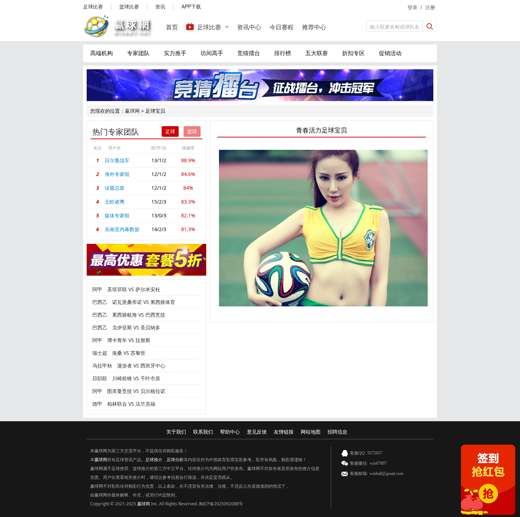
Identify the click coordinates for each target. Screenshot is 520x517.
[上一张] (271, 228)
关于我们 (176, 431)
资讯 (160, 6)
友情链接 (284, 431)
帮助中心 (230, 431)
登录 (412, 7)
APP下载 (191, 6)
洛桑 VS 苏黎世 (128, 352)
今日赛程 (282, 26)
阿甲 (97, 289)
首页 (172, 26)
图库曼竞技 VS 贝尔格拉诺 (136, 391)
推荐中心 (314, 26)
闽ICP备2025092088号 (221, 504)
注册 (430, 7)
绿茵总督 (115, 187)
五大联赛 (316, 53)
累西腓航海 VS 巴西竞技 (138, 314)
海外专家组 (117, 174)
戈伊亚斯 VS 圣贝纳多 (136, 327)
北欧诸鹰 (115, 201)
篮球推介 (141, 468)
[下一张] (375, 228)
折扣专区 (353, 53)
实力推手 (175, 53)
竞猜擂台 (248, 53)
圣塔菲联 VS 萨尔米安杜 (133, 289)
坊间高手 (212, 53)
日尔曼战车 (117, 160)
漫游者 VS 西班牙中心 (141, 365)
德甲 (97, 403)
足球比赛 (93, 6)
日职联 (99, 378)
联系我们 (203, 431)
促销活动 (390, 53)
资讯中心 (249, 26)
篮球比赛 (129, 6)
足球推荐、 (122, 468)
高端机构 (101, 53)
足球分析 (175, 460)
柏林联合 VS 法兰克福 (131, 403)
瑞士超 (99, 352)
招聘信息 (337, 431)
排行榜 (282, 53)
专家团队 (138, 53)
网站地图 (310, 431)
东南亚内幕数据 (122, 229)
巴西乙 (99, 302)
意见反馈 (257, 431)
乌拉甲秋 (102, 365)
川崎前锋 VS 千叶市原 (136, 378)
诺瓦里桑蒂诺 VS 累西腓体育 (143, 302)
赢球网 (132, 110)
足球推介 (153, 460)
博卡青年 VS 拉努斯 (128, 340)
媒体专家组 (117, 215)
